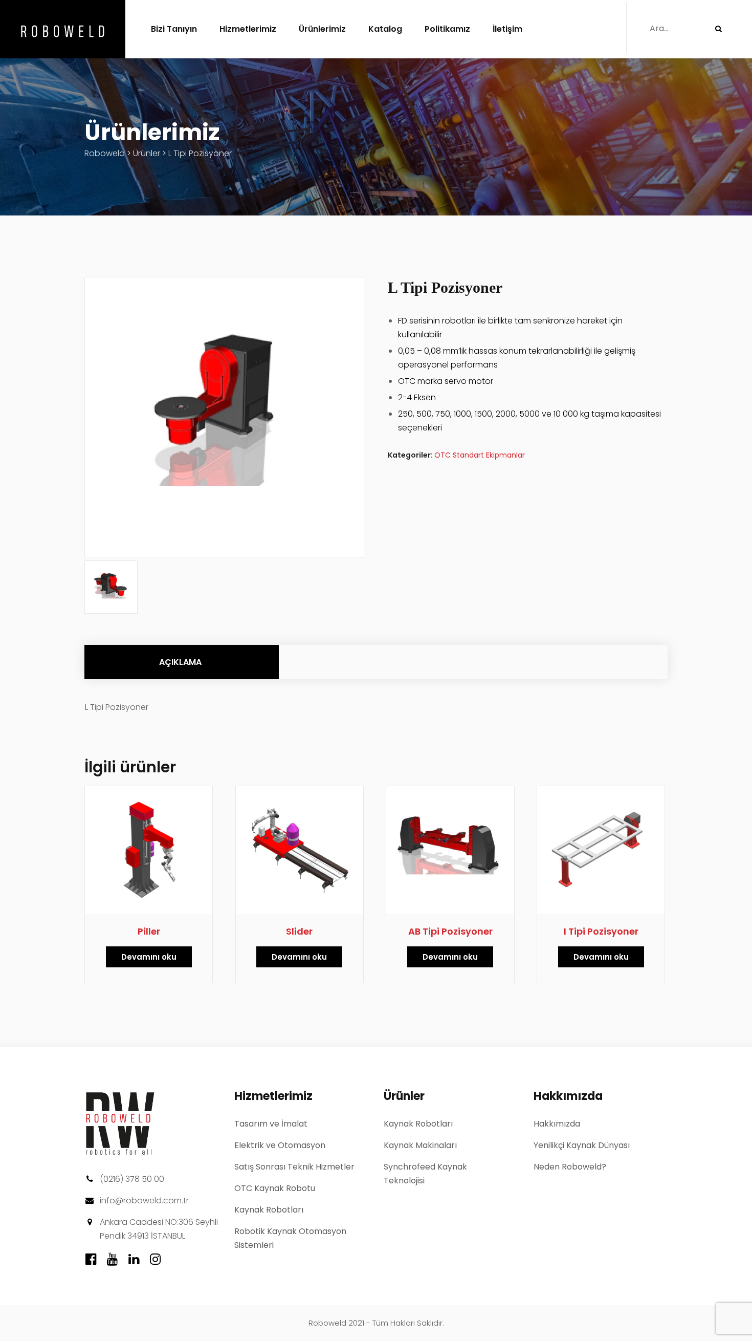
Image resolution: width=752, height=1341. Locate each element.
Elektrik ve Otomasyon (279, 1145)
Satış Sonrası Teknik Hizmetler (294, 1167)
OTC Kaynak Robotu (274, 1188)
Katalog (385, 29)
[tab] (180, 662)
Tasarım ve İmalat (270, 1124)
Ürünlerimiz (322, 29)
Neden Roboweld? (570, 1167)
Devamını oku (148, 956)
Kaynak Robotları (268, 1210)
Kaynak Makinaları (420, 1145)
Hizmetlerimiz (247, 29)
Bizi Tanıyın (174, 29)
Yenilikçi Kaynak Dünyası (582, 1145)
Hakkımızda (557, 1124)
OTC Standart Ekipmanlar (479, 455)
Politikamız (447, 29)
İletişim (507, 29)
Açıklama (180, 662)
